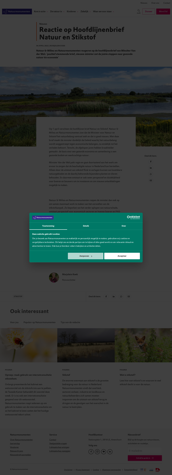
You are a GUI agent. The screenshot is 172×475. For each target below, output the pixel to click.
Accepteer (122, 256)
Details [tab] (86, 226)
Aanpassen (84, 256)
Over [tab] (124, 226)
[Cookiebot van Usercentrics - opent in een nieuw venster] (129, 218)
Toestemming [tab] (48, 226)
